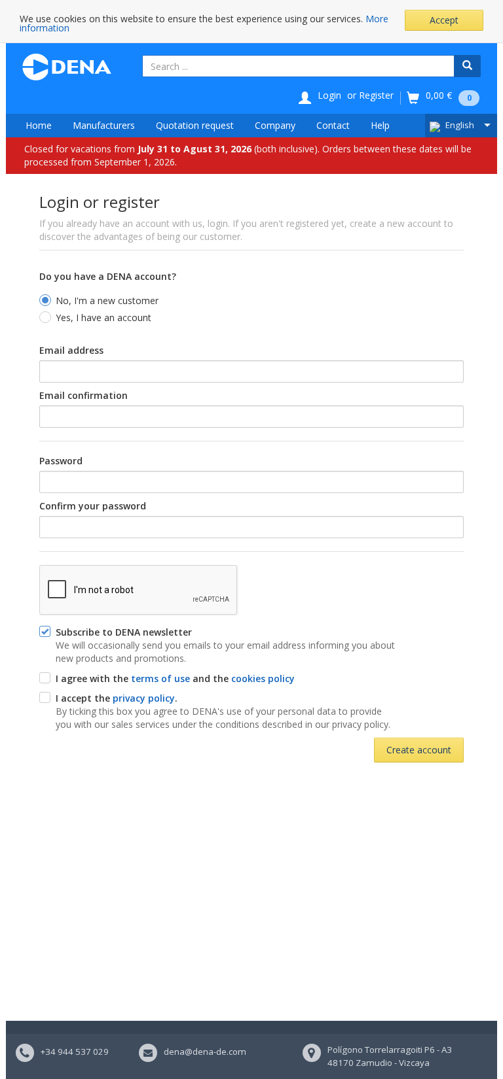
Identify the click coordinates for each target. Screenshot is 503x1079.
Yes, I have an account (103, 317)
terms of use (160, 678)
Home (39, 125)
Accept (444, 20)
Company (275, 125)
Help (380, 125)
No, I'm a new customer (107, 300)
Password (61, 460)
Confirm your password (92, 506)
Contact (333, 125)
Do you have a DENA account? (107, 276)
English (459, 125)
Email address (71, 350)
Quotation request (195, 125)
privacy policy (144, 698)
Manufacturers (104, 125)
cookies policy (263, 678)
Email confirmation (83, 395)
